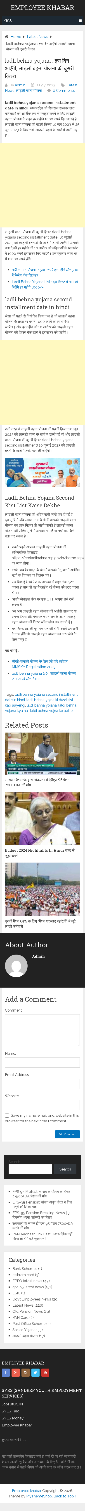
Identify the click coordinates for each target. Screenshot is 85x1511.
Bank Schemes (24, 1269)
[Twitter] (35, 1373)
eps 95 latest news (28, 1287)
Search (14, 1162)
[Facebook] (6, 1373)
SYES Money (13, 1418)
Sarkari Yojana (23, 1330)
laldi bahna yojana (42, 705)
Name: (10, 1053)
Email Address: (17, 1075)
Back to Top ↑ (65, 1496)
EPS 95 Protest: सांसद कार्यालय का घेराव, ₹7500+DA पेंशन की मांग (41, 1193)
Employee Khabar (17, 1425)
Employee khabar (42, 8)
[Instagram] (25, 1373)
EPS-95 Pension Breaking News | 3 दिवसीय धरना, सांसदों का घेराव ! (41, 1215)
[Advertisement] (42, 185)
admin (20, 85)
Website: (12, 1096)
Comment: (14, 1010)
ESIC (16, 1293)
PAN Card (20, 1317)
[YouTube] (45, 1373)
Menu (7, 20)
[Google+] (16, 1373)
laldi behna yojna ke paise (51, 711)
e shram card (23, 1275)
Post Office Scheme (28, 1324)
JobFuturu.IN (12, 1404)
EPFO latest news (27, 1281)
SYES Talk (10, 1411)
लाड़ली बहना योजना (29, 90)
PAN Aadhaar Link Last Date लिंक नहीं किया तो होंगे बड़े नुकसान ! (42, 1236)
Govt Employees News (31, 1299)
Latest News (23, 1305)
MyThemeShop (39, 1496)
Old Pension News (27, 1311)
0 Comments (64, 90)
